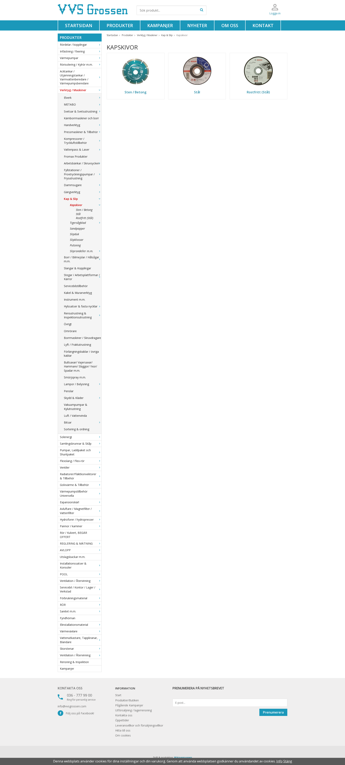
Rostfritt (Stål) (84, 218)
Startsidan (78, 25)
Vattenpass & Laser (76, 149)
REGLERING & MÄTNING (76, 543)
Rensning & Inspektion (74, 662)
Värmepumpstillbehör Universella (73, 493)
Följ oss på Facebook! (78, 713)
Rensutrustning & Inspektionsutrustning (78, 315)
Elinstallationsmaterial (74, 625)
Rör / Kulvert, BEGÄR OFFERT (73, 535)
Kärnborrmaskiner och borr (81, 118)
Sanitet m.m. (68, 611)
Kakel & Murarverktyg (78, 293)
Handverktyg (72, 125)
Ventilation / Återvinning (75, 581)
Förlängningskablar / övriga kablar (81, 353)
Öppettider (122, 720)
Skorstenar (67, 648)
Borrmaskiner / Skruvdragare (82, 338)
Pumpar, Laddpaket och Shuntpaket (75, 452)
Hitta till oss (122, 730)
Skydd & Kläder (73, 398)
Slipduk (74, 234)
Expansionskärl (69, 502)
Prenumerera (273, 712)
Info (279, 761)
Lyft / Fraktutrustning (77, 344)
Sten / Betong (84, 210)
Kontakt (263, 25)
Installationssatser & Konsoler (73, 565)
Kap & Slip (71, 199)
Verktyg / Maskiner (73, 90)
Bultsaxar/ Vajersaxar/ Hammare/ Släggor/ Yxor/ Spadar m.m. (80, 366)
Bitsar (67, 422)
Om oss (229, 25)
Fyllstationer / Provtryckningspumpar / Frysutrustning (79, 174)
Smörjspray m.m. (75, 377)
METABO (70, 104)
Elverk (67, 98)
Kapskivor (76, 205)
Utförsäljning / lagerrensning (133, 710)
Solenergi (66, 437)
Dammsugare (73, 185)
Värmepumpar (69, 58)
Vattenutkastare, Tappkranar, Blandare (79, 640)
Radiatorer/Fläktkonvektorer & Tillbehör (78, 476)
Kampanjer (160, 25)
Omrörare (70, 331)
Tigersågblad (78, 223)
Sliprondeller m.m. (81, 251)
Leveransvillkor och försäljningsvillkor (139, 725)
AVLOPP (65, 550)
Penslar (68, 391)
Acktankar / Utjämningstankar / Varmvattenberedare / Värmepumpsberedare (74, 77)
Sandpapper (77, 228)
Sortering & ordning (76, 429)
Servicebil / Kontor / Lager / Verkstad (77, 589)
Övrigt (68, 324)
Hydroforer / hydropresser (77, 519)
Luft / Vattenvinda (75, 416)
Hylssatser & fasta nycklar (80, 306)
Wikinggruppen (183, 757)
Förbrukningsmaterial (73, 598)
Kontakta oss (70, 688)
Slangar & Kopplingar (77, 268)
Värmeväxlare (68, 631)
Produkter (120, 25)
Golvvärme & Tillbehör (74, 485)
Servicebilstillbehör (76, 286)
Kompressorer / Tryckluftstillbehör (75, 141)
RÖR (63, 605)
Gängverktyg (72, 192)
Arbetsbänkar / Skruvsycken (81, 163)
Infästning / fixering (72, 51)
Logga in (275, 13)
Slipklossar (76, 240)
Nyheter (197, 25)
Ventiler (64, 467)
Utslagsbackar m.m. (72, 557)
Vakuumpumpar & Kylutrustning (75, 407)
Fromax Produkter (75, 156)
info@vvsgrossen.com (72, 706)
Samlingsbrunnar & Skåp (75, 443)
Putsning (75, 245)
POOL (64, 574)
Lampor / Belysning (76, 384)
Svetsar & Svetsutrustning (80, 111)
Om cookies (123, 735)
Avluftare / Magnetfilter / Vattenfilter (76, 511)
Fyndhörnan (67, 618)
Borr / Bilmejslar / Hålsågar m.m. (81, 259)
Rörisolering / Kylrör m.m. (76, 64)
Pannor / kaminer (71, 526)
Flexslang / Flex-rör (72, 461)
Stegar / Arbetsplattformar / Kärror (82, 277)
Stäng (287, 761)
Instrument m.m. (74, 299)
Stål (78, 214)
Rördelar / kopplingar (73, 44)
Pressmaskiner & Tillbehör (81, 132)
